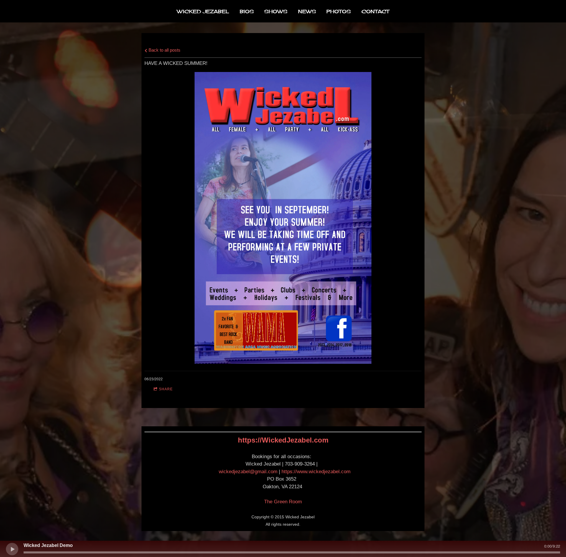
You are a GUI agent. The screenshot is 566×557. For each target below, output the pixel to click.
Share (166, 389)
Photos (338, 11)
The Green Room (283, 501)
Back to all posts (163, 50)
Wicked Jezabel (203, 11)
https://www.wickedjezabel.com (316, 471)
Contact (375, 11)
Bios (247, 11)
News (307, 11)
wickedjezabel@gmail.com (248, 471)
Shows (275, 11)
